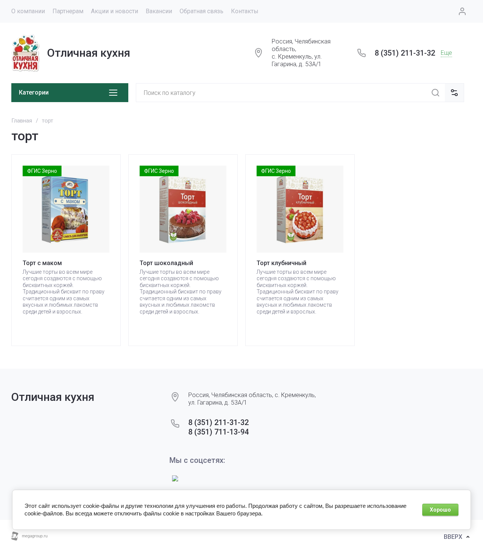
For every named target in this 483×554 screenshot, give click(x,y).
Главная (21, 120)
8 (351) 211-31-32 (405, 52)
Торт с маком (42, 263)
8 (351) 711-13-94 (218, 431)
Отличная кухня (88, 52)
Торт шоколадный (166, 263)
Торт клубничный (281, 263)
